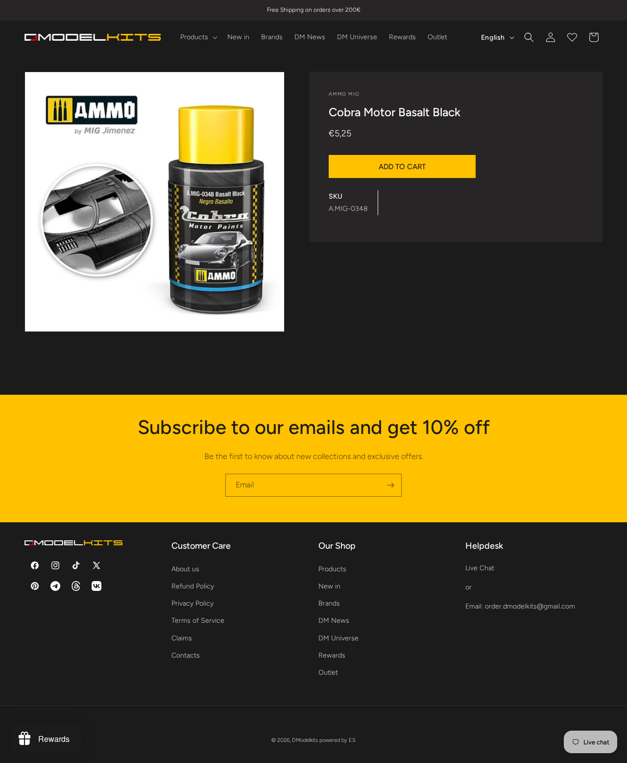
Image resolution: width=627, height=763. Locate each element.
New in (329, 586)
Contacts (185, 655)
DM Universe (338, 638)
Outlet (328, 672)
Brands (329, 603)
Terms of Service (197, 620)
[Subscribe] (390, 485)
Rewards (331, 655)
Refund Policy (192, 586)
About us (185, 568)
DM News (333, 620)
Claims (181, 638)
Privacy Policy (192, 603)
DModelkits (305, 740)
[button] (197, 37)
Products (332, 568)
